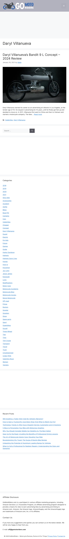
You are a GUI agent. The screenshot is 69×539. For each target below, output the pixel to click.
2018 (4, 185)
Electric (5, 237)
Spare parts (7, 319)
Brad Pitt (6, 213)
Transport (6, 344)
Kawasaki (6, 277)
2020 (4, 192)
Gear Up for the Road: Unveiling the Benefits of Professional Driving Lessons (30, 434)
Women (5, 362)
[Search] (32, 131)
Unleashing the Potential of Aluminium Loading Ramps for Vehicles (27, 443)
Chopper (6, 225)
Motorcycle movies (9, 295)
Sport (5, 322)
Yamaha (6, 365)
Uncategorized (8, 353)
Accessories (7, 201)
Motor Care (7, 286)
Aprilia (5, 207)
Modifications (7, 283)
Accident (6, 204)
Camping (6, 216)
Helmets (6, 255)
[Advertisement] (34, 24)
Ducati (5, 234)
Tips (4, 334)
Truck (5, 350)
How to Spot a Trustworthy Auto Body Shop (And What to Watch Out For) (29, 422)
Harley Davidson (9, 252)
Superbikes (7, 325)
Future (5, 243)
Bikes (5, 210)
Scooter (5, 310)
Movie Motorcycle (9, 298)
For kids (5, 240)
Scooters (6, 313)
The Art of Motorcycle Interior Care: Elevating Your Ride (23, 437)
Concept (6, 228)
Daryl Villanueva (19, 120)
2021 (4, 195)
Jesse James (7, 274)
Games (5, 246)
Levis (4, 280)
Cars (4, 219)
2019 (4, 188)
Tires (4, 338)
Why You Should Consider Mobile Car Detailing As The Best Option (27, 431)
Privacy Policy (52, 536)
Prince (5, 304)
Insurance (6, 268)
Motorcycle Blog (8, 292)
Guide (5, 249)
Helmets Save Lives (10, 258)
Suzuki (5, 328)
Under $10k (7, 356)
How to (5, 265)
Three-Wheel (7, 331)
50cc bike (6, 198)
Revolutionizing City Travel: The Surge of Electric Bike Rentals (25, 440)
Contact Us (61, 536)
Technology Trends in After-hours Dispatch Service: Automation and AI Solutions (32, 425)
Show (5, 316)
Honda (5, 261)
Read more (38, 114)
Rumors (5, 307)
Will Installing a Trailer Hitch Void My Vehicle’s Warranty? (23, 419)
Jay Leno (6, 271)
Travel (5, 347)
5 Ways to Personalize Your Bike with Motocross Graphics (23, 428)
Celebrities (9, 120)
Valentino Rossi (8, 359)
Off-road (6, 301)
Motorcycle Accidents (10, 289)
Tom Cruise (7, 341)
